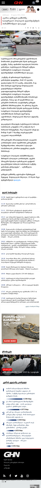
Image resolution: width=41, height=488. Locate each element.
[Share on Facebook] (25, 28)
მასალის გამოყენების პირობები (14, 462)
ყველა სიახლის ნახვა (32, 306)
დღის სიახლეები (9, 192)
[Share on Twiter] (30, 28)
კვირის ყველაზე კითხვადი (15, 382)
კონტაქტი (7, 468)
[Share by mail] (33, 28)
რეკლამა (7, 465)
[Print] (39, 28)
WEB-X (35, 480)
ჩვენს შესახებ (8, 460)
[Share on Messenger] (28, 28)
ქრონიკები (7, 351)
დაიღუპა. (18, 180)
